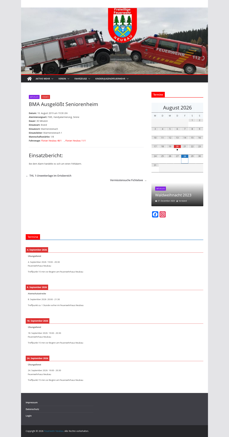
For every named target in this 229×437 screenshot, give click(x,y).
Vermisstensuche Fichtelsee (128, 180)
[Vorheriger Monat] (155, 107)
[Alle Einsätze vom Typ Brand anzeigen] (48, 125)
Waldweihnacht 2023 (173, 195)
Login (29, 415)
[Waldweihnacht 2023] (177, 179)
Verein (62, 78)
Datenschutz (32, 409)
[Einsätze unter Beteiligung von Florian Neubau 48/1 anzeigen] (63, 141)
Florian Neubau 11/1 (75, 140)
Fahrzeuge (80, 78)
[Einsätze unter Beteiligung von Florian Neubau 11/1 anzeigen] (87, 141)
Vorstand (183, 201)
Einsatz (45, 97)
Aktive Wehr (43, 78)
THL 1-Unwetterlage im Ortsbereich (48, 175)
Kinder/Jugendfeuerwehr (110, 78)
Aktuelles (34, 97)
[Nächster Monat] (199, 107)
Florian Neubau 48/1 (51, 140)
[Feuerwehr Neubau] (29, 78)
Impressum (32, 402)
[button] (51, 79)
